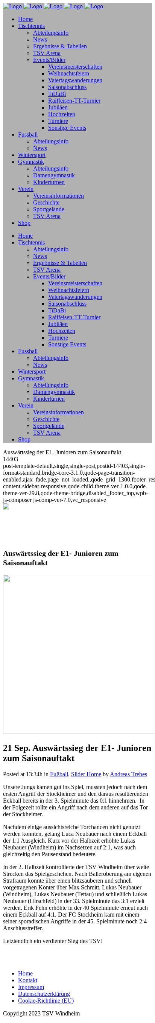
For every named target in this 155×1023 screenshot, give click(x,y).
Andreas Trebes (128, 774)
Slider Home (86, 774)
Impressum (31, 987)
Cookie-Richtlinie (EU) (46, 1000)
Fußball (59, 774)
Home (25, 973)
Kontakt (27, 980)
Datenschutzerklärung (44, 994)
